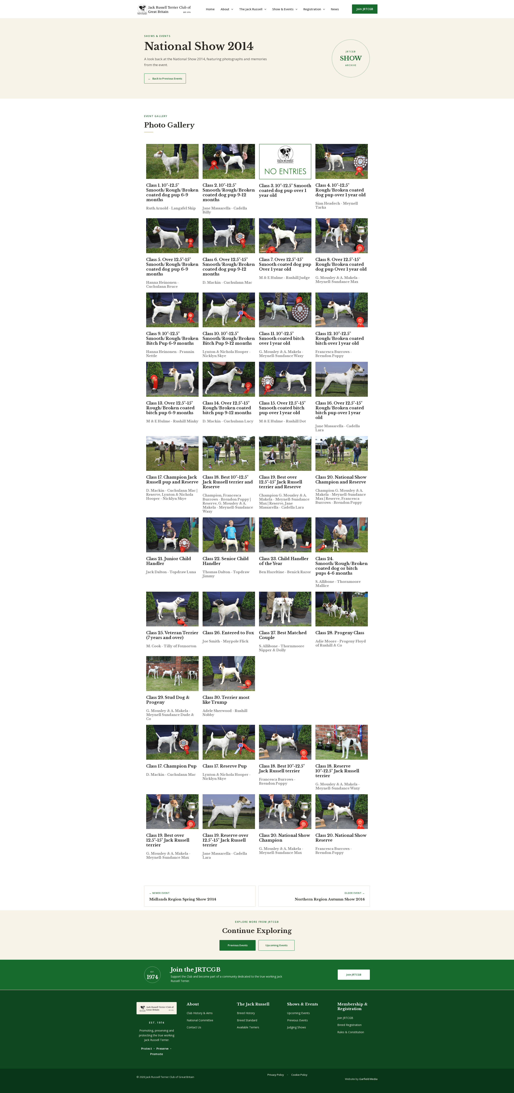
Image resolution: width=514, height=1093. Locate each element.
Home (210, 9)
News (335, 9)
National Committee (200, 1020)
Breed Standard (247, 1020)
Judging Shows (296, 1027)
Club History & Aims (200, 1013)
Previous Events (238, 945)
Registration (312, 9)
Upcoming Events (276, 945)
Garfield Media (368, 1079)
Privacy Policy (275, 1075)
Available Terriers (248, 1027)
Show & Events (283, 9)
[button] (231, 9)
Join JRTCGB (353, 974)
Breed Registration (349, 1025)
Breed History (246, 1013)
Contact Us (194, 1027)
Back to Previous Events (165, 78)
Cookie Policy (299, 1075)
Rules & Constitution (350, 1032)
